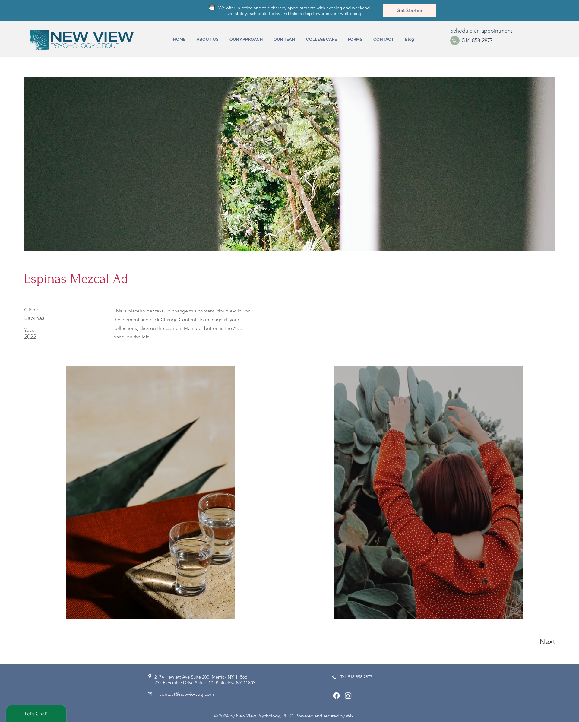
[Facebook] (336, 695)
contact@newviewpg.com (186, 694)
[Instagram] (348, 695)
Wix (349, 716)
